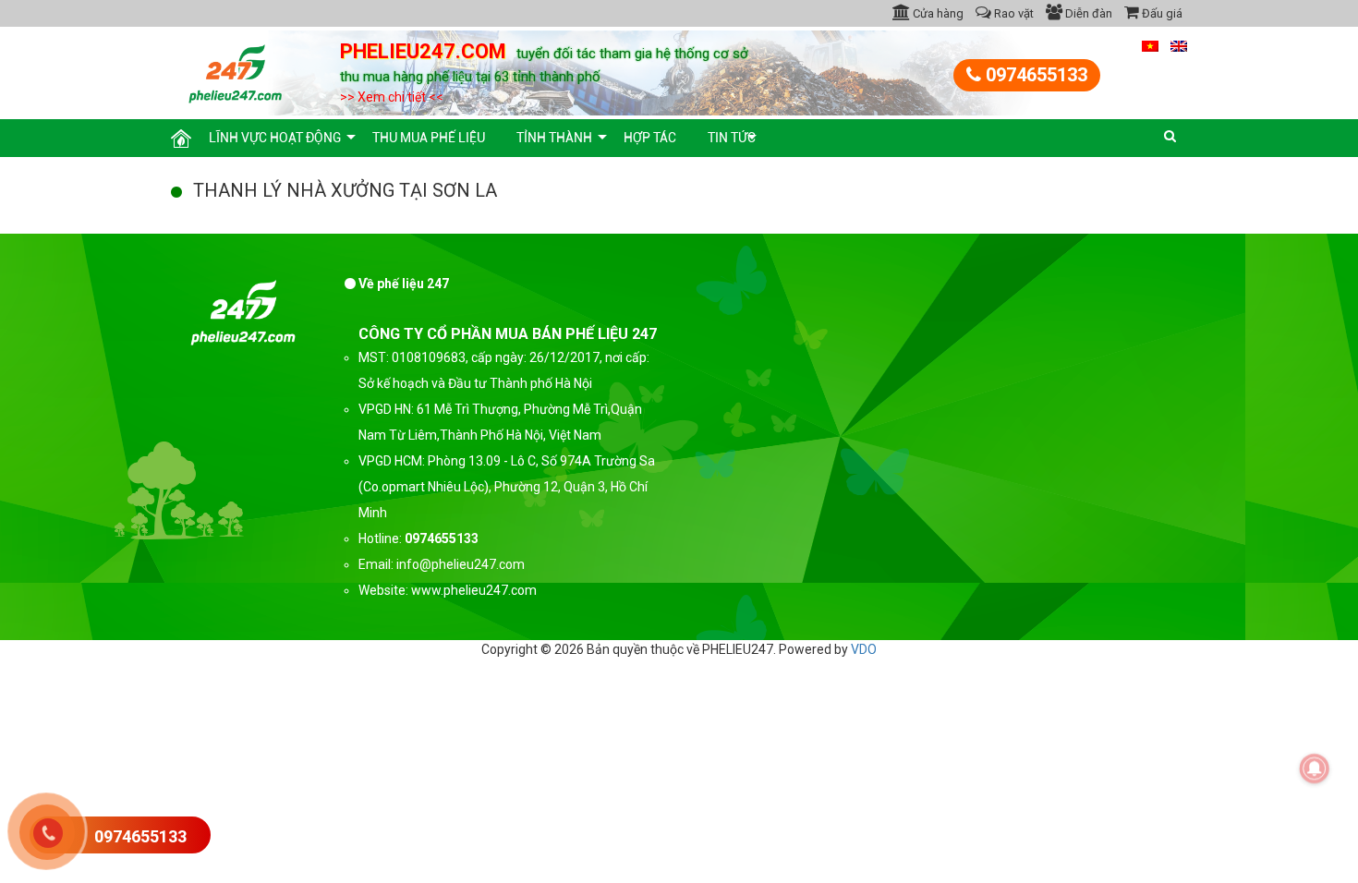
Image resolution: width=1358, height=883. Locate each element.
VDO (864, 649)
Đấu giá (1160, 13)
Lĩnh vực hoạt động (275, 137)
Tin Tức (732, 137)
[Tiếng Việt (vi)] (1150, 45)
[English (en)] (1178, 45)
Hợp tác (650, 137)
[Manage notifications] (1314, 768)
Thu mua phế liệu (428, 137)
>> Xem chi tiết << (391, 97)
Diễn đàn (1087, 13)
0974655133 (1034, 75)
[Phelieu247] (236, 71)
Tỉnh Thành (554, 137)
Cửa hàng (937, 13)
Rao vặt (1012, 13)
